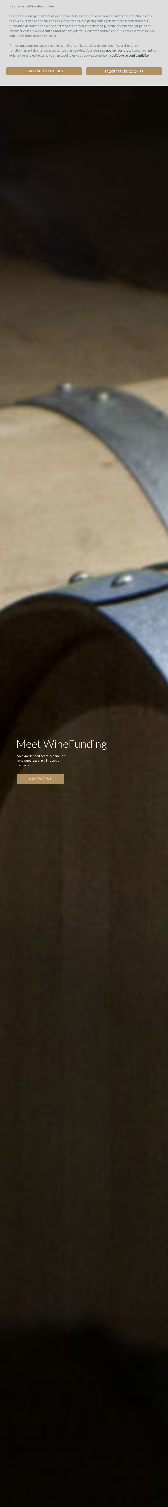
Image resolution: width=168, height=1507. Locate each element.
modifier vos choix (118, 50)
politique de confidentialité (130, 55)
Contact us (40, 778)
